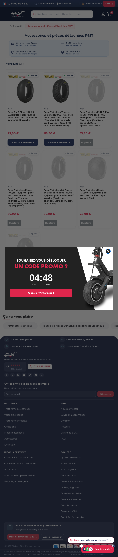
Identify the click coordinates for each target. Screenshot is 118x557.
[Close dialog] (108, 251)
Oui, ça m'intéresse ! (41, 292)
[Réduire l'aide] (81, 546)
